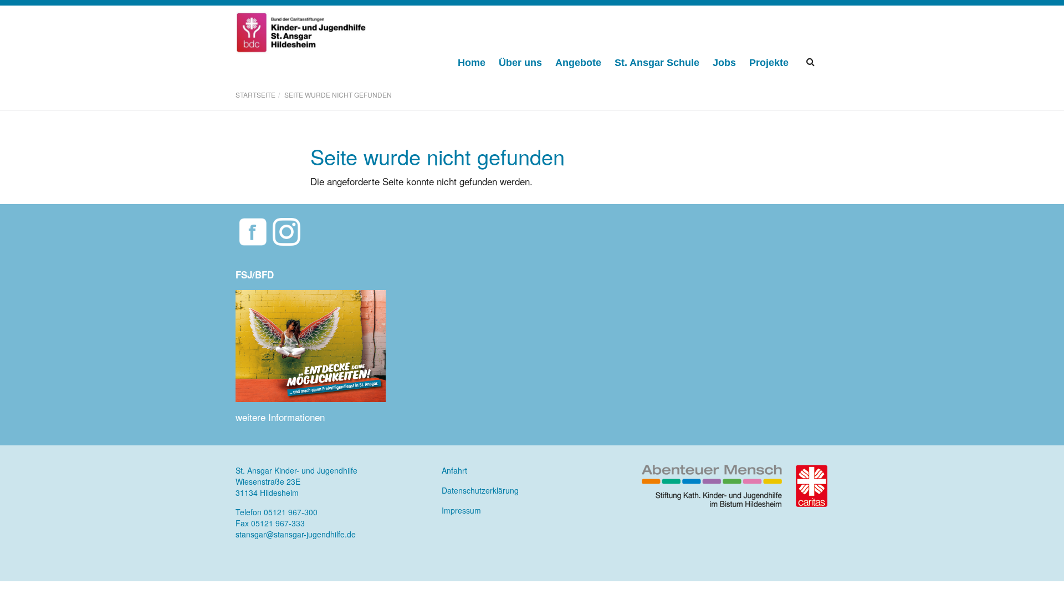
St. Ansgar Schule (657, 62)
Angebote (578, 62)
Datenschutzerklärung (480, 490)
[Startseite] (302, 31)
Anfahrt (454, 470)
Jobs (724, 62)
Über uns (520, 62)
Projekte (769, 62)
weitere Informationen (280, 417)
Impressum (461, 510)
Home (471, 62)
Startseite (255, 95)
